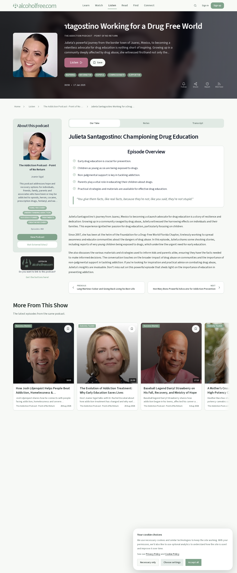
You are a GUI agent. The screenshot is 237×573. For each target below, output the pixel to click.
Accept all (193, 562)
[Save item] (68, 329)
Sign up (217, 5)
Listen (112, 5)
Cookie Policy (172, 554)
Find (135, 5)
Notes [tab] (146, 123)
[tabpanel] (146, 201)
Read (125, 5)
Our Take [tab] (94, 123)
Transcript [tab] (197, 123)
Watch (99, 5)
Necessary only (148, 562)
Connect (149, 5)
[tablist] (146, 123)
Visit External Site (36, 244)
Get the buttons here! (37, 277)
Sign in (205, 5)
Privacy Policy (153, 554)
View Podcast (37, 237)
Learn (86, 5)
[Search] (195, 5)
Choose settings (172, 562)
